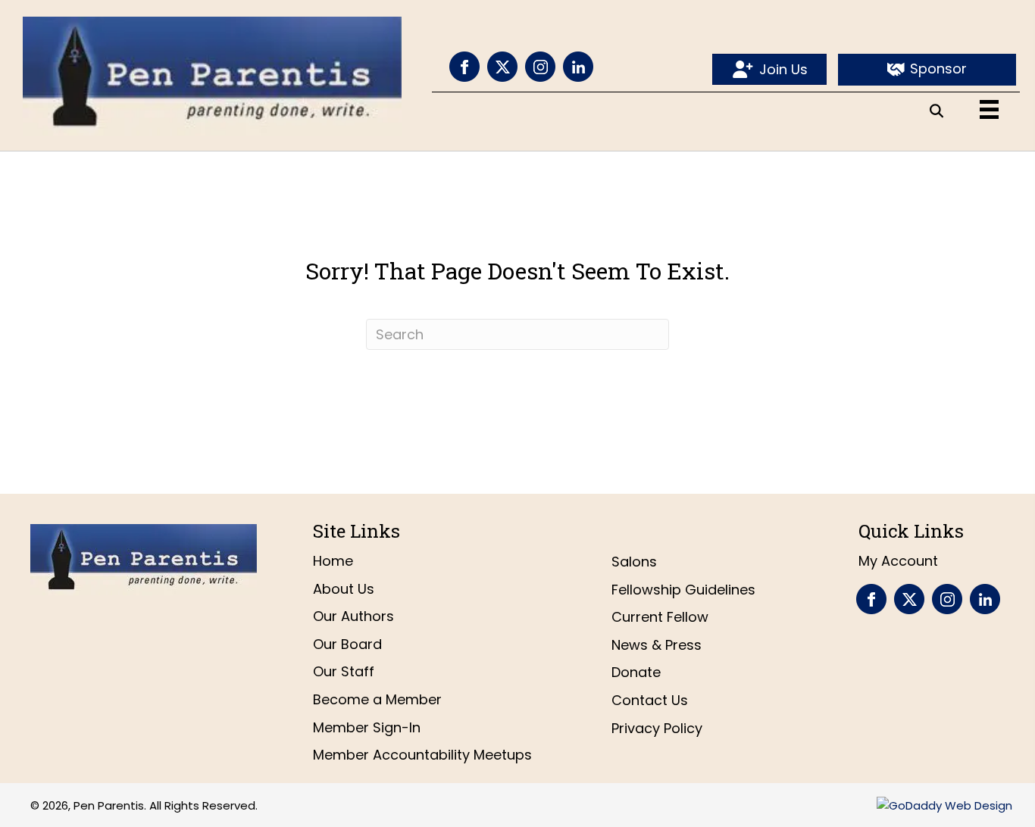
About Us (343, 588)
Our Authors (353, 616)
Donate (636, 672)
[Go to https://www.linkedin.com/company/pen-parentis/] (578, 66)
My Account (898, 560)
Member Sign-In (367, 727)
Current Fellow (659, 616)
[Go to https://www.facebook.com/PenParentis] (464, 66)
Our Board (347, 644)
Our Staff (343, 671)
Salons (634, 561)
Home (333, 560)
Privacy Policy (656, 728)
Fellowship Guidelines (683, 589)
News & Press (656, 644)
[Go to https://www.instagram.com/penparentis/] (540, 66)
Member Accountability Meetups (422, 754)
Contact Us (649, 700)
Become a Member (377, 699)
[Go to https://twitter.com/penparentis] (502, 66)
